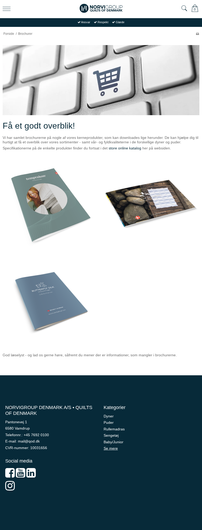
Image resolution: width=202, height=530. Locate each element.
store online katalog (125, 148)
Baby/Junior (113, 442)
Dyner (109, 416)
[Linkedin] (31, 475)
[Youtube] (20, 475)
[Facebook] (10, 475)
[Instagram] (10, 488)
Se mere (111, 448)
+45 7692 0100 (36, 435)
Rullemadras (114, 429)
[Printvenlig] (197, 34)
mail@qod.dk (29, 441)
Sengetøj (111, 435)
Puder (109, 422)
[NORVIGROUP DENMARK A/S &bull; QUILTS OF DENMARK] (101, 8)
